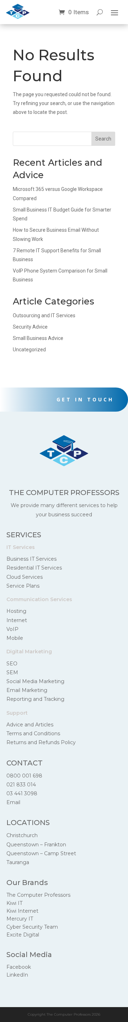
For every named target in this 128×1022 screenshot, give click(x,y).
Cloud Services (24, 577)
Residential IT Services (34, 568)
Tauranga (17, 862)
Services (23, 535)
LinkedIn (17, 975)
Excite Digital (22, 935)
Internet (16, 620)
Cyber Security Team (32, 927)
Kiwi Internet (22, 911)
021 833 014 (21, 784)
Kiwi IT (14, 903)
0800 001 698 (24, 776)
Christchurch (22, 835)
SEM (12, 672)
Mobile (14, 638)
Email (13, 802)
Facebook (18, 967)
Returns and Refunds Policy (41, 742)
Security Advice (30, 327)
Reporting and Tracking (35, 699)
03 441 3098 (21, 793)
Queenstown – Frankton (36, 844)
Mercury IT (19, 919)
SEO (11, 663)
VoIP (12, 629)
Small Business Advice (38, 338)
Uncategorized (29, 349)
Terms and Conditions (33, 733)
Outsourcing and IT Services (44, 315)
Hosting (16, 611)
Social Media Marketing (35, 681)
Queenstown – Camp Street (41, 853)
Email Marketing (26, 690)
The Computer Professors (38, 895)
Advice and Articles (29, 724)
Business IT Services (31, 559)
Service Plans (22, 586)
